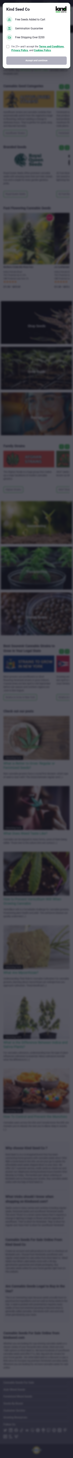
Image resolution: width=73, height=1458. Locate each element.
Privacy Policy (19, 50)
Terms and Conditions (51, 46)
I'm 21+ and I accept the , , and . (37, 48)
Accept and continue (36, 60)
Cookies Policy (42, 50)
